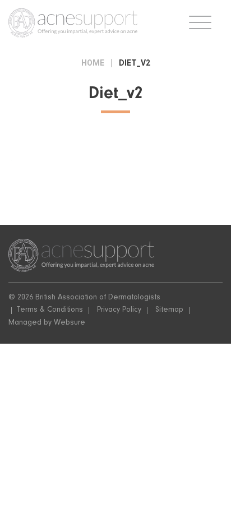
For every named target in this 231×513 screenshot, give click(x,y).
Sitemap (169, 310)
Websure (69, 323)
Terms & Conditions (49, 310)
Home (92, 62)
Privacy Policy (119, 310)
